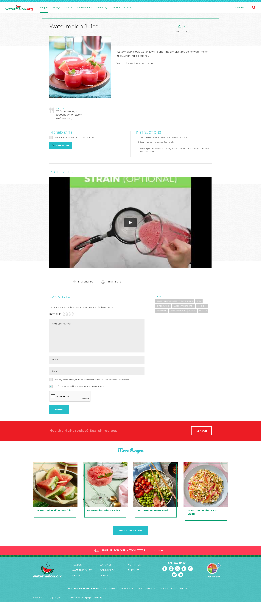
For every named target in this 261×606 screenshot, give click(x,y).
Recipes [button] (44, 7)
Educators (167, 588)
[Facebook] (164, 568)
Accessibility (96, 598)
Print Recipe (113, 281)
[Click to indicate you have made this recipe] (184, 26)
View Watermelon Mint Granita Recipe (105, 490)
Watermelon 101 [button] (84, 7)
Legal (86, 598)
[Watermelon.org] (19, 7)
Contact (105, 575)
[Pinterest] (190, 568)
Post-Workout (177, 311)
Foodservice (146, 588)
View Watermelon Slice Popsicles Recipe (55, 490)
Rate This (55, 314)
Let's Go (158, 550)
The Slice (133, 570)
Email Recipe (85, 281)
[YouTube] (174, 574)
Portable (161, 311)
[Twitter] (177, 568)
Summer (203, 311)
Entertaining (163, 306)
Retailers (127, 588)
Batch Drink (187, 301)
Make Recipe (62, 145)
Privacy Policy (76, 598)
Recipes (77, 565)
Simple (192, 311)
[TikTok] (183, 568)
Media (184, 588)
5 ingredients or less (167, 301)
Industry (128, 7)
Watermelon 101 (82, 570)
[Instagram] (171, 568)
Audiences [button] (240, 7)
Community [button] (102, 7)
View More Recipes (130, 530)
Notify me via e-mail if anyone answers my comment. (79, 386)
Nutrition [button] (68, 7)
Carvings (106, 565)
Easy (199, 301)
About (76, 575)
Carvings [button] (56, 7)
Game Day (201, 306)
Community (107, 570)
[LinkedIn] (180, 574)
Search (201, 431)
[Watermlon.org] (47, 570)
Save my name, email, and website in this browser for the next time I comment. (91, 379)
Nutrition (134, 565)
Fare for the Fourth (183, 306)
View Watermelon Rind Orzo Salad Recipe (206, 492)
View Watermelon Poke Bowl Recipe (155, 490)
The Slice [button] (116, 7)
